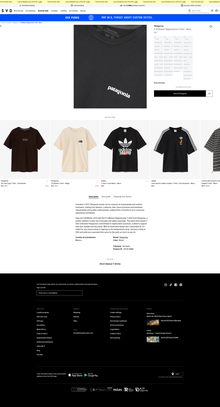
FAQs (75, 321)
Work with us (41, 329)
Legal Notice (115, 329)
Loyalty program (43, 312)
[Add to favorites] (211, 26)
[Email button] (209, 93)
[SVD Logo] (7, 10)
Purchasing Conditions (118, 321)
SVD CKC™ (41, 346)
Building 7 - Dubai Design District (159, 333)
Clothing (63, 11)
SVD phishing (115, 338)
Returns (76, 317)
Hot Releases (30, 11)
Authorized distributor (45, 342)
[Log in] (212, 10)
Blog (38, 350)
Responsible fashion (44, 338)
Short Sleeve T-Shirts (110, 264)
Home (3, 22)
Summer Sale (43, 11)
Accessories (73, 11)
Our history (41, 325)
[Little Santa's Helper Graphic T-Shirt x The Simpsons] (175, 149)
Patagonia (15, 22)
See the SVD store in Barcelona (171, 320)
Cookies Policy (115, 334)
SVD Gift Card (42, 317)
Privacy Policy (115, 317)
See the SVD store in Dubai (169, 337)
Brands (83, 11)
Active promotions (117, 325)
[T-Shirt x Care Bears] (125, 149)
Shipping (76, 312)
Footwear (54, 11)
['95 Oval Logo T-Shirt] (25, 149)
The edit (40, 355)
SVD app (40, 321)
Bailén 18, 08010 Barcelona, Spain (159, 316)
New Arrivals (18, 11)
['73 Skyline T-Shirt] (75, 149)
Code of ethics (42, 334)
